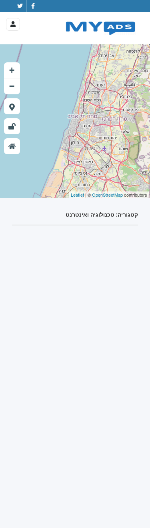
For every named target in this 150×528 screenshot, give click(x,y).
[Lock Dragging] (12, 126)
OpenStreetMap (107, 194)
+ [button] (11, 70)
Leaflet (77, 194)
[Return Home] (12, 146)
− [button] (11, 86)
